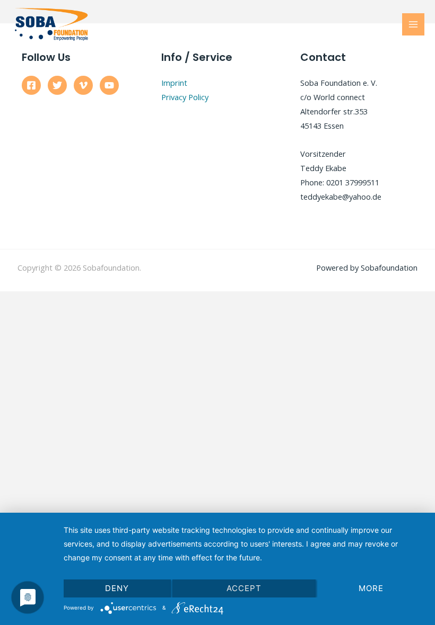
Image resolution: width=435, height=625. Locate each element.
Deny (117, 588)
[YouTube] (109, 85)
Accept (244, 588)
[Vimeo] (83, 85)
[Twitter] (57, 85)
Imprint (174, 82)
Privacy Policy (184, 97)
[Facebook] (31, 85)
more (371, 588)
